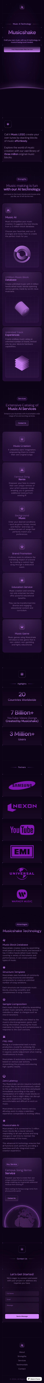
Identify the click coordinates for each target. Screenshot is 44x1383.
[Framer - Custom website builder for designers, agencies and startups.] (34, 1379)
